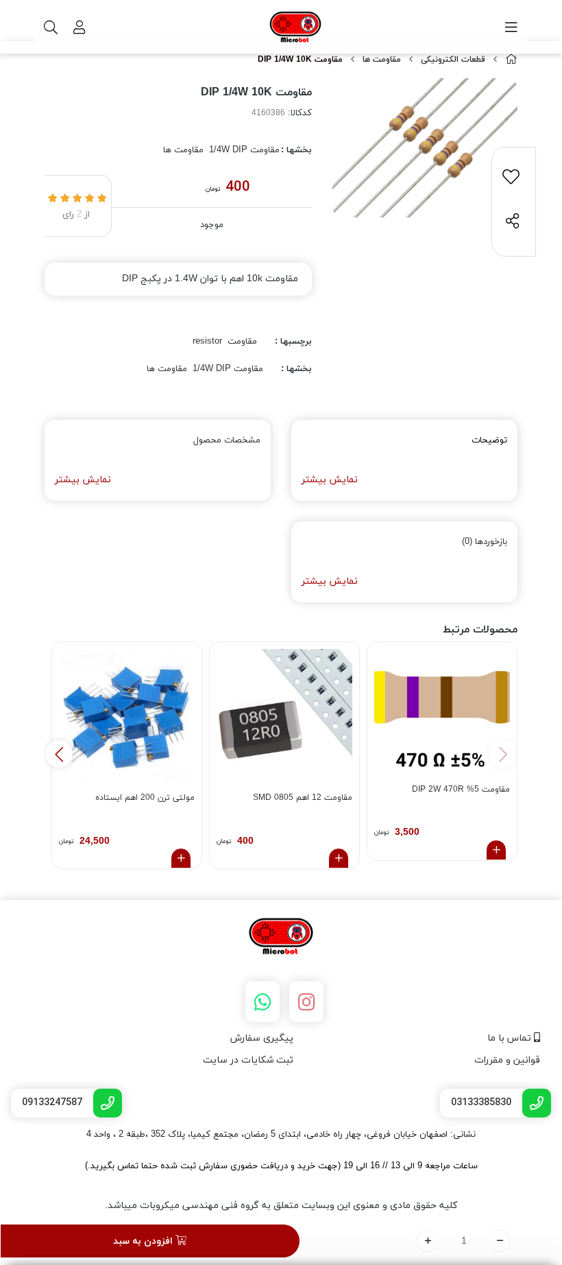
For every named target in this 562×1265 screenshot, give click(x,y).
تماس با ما (510, 1038)
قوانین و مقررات (507, 1060)
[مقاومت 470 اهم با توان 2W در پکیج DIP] (442, 712)
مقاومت (242, 341)
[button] (59, 754)
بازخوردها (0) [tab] (484, 542)
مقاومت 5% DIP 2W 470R (461, 789)
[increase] (427, 1241)
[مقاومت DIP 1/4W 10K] (281, 937)
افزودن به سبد (144, 1241)
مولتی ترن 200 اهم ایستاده (145, 797)
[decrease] (500, 1241)
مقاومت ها (382, 59)
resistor (207, 341)
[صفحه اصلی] (511, 60)
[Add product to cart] (496, 850)
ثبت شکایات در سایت (248, 1060)
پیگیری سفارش (261, 1038)
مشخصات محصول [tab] (226, 440)
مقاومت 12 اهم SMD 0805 (302, 797)
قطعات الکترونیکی (453, 59)
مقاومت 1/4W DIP (244, 150)
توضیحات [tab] (489, 440)
